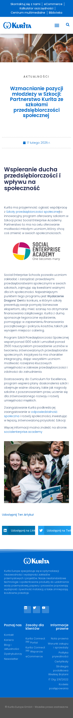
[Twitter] (36, 609)
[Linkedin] (27, 609)
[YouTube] (45, 609)
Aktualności (36, 77)
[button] (57, 25)
